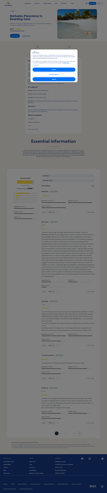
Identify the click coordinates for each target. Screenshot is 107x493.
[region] (54, 65)
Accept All (54, 69)
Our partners (36, 65)
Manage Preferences (54, 74)
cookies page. (66, 62)
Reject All (54, 79)
